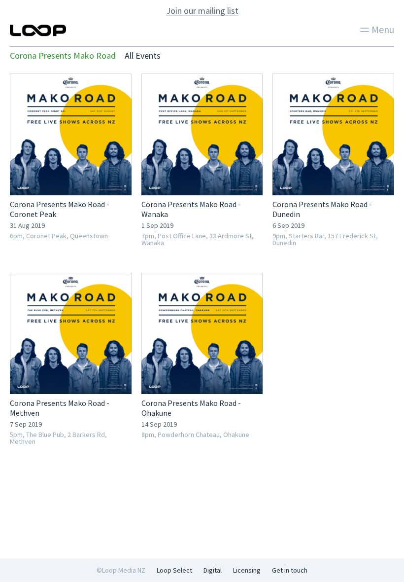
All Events (143, 55)
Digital (212, 570)
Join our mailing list (202, 11)
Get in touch (289, 570)
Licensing (247, 570)
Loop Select (174, 570)
